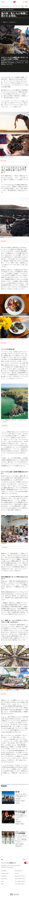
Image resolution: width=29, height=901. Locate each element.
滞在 (22, 6)
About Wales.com (19, 870)
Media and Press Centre (20, 876)
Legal (2, 881)
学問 (26, 6)
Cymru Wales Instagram (20, 881)
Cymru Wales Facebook (20, 878)
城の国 (17, 792)
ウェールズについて (6, 6)
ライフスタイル (16, 6)
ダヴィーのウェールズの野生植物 (20, 832)
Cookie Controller (5, 873)
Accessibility (3, 870)
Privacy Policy (4, 878)
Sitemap (17, 873)
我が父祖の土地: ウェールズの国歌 (21, 811)
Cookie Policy (4, 876)
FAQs (2, 883)
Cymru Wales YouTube (19, 883)
